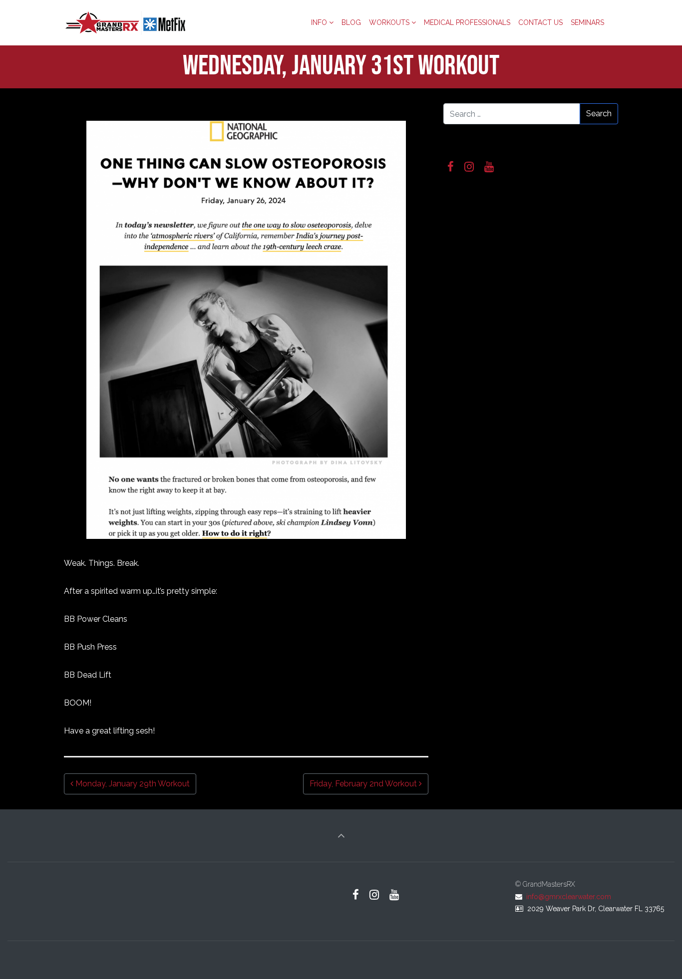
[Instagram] (469, 167)
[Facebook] (450, 167)
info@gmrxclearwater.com (568, 897)
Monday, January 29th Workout (131, 783)
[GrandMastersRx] (126, 22)
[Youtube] (489, 167)
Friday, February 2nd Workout (364, 783)
